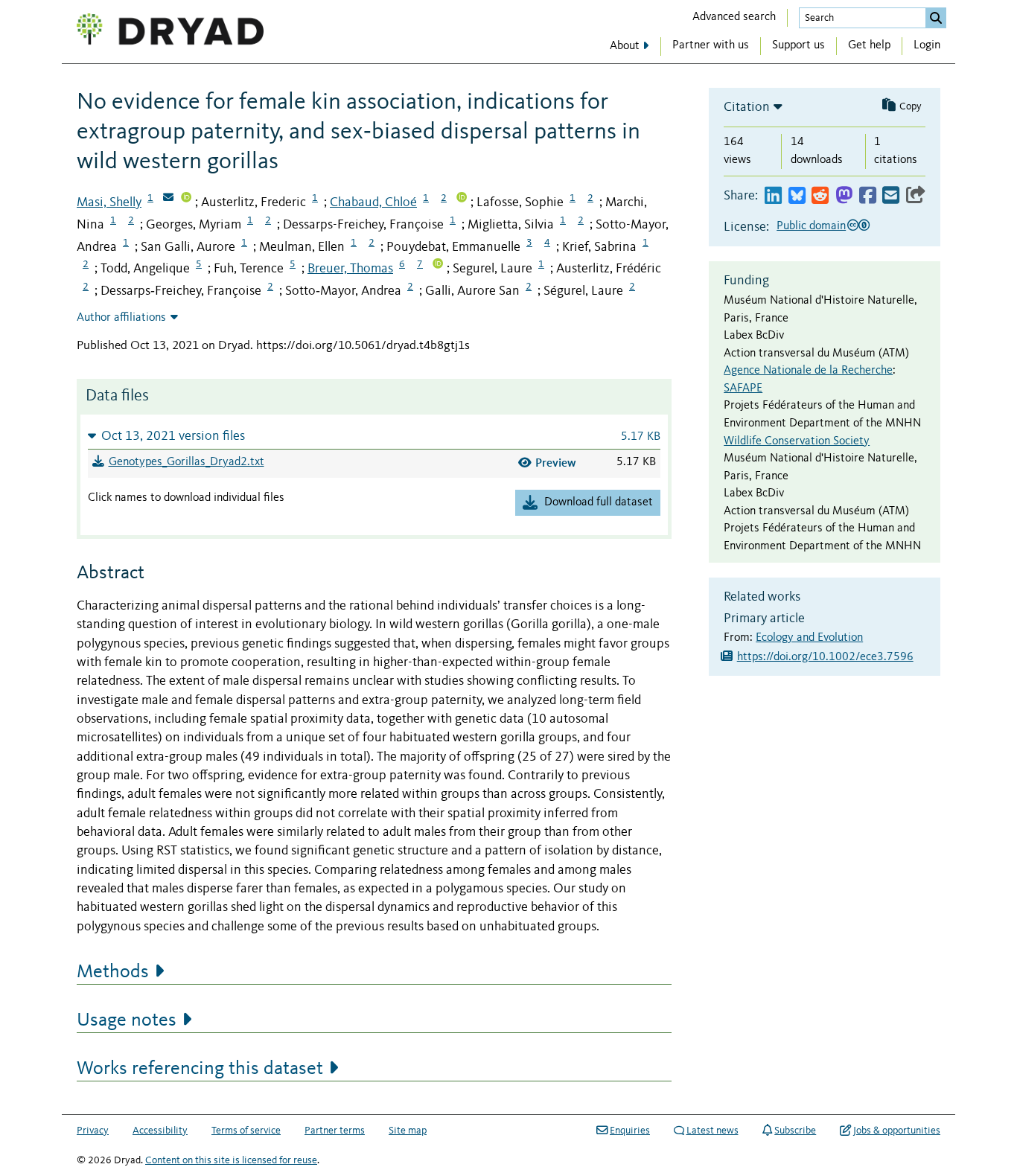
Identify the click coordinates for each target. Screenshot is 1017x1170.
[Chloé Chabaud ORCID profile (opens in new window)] (462, 199)
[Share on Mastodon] (843, 196)
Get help (869, 45)
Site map (408, 1130)
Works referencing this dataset (200, 1068)
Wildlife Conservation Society (797, 441)
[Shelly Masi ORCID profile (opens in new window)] (186, 199)
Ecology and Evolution (809, 638)
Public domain (811, 226)
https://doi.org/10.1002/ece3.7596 (825, 657)
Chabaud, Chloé (373, 202)
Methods (113, 972)
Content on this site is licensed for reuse (231, 1160)
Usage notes (126, 1020)
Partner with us (710, 45)
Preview (555, 462)
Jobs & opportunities (896, 1130)
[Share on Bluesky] (797, 196)
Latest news (712, 1130)
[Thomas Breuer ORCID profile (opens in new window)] (438, 265)
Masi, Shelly (109, 202)
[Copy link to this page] (915, 196)
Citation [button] (747, 107)
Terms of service (246, 1130)
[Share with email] (890, 196)
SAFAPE (743, 388)
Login (927, 45)
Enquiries (630, 1130)
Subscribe (795, 1130)
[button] (374, 436)
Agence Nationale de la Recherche (808, 371)
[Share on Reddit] (820, 196)
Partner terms (335, 1130)
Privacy (93, 1130)
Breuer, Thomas (350, 268)
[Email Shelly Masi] (168, 199)
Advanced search (734, 17)
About (625, 46)
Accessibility (160, 1130)
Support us (798, 45)
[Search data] (935, 17)
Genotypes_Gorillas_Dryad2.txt (186, 462)
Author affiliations (121, 318)
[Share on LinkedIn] (773, 196)
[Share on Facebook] (867, 196)
